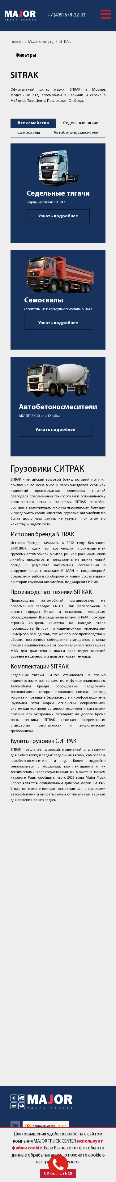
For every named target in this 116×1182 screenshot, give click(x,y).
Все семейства (33, 123)
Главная (17, 42)
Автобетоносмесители (76, 132)
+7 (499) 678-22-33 (67, 15)
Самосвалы (28, 132)
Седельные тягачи (80, 123)
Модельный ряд (41, 42)
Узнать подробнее (58, 216)
